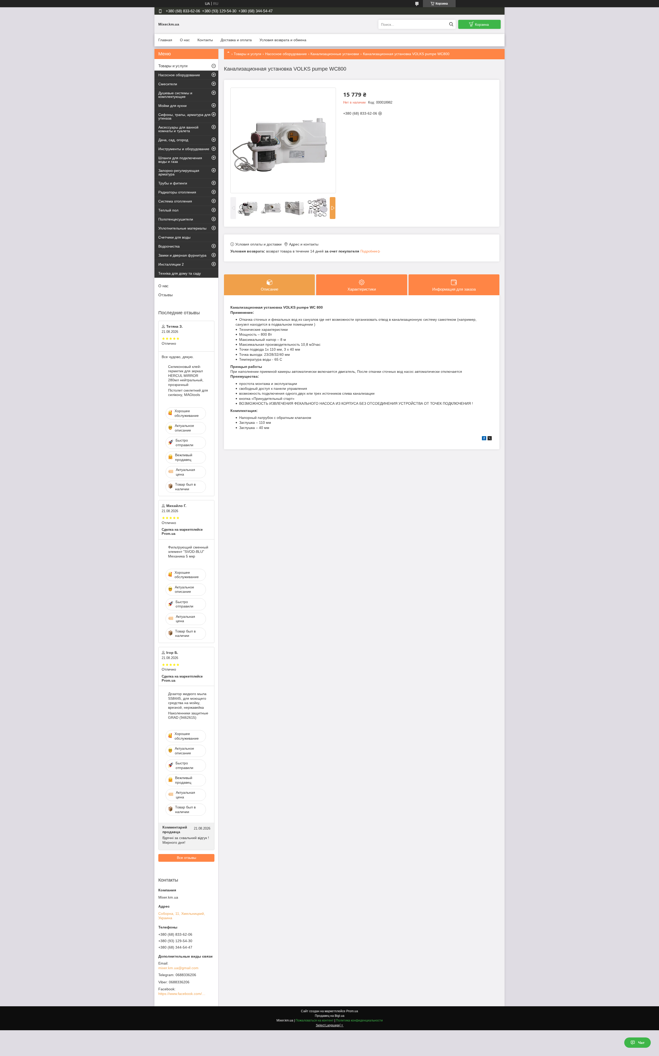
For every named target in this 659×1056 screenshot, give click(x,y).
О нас (185, 40)
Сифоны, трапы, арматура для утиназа (184, 116)
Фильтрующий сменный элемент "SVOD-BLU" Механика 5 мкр (188, 551)
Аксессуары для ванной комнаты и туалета (178, 129)
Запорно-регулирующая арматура (178, 172)
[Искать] (451, 24)
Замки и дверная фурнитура (182, 255)
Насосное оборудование (286, 54)
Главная (165, 40)
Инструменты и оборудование (183, 149)
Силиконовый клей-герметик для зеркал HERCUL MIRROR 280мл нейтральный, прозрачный (185, 376)
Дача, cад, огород (173, 140)
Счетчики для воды (174, 237)
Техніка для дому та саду (179, 273)
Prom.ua (352, 1011)
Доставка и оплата (236, 40)
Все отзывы (186, 858)
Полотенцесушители (175, 219)
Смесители (167, 84)
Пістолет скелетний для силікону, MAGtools (188, 392)
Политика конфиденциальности (359, 1020)
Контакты (205, 40)
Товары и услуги (247, 54)
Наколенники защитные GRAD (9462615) (188, 715)
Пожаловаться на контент (315, 1020)
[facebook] (484, 439)
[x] (490, 439)
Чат (641, 1043)
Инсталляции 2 (171, 264)
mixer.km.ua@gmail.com (178, 968)
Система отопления (175, 201)
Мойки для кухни (172, 106)
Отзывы (165, 295)
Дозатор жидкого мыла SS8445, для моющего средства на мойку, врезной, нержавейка (187, 700)
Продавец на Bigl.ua (329, 1016)
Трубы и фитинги (172, 183)
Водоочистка (169, 246)
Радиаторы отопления (177, 192)
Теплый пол (168, 210)
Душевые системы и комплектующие (175, 95)
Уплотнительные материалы (182, 228)
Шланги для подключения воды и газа (180, 160)
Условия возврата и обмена (282, 40)
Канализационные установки (334, 54)
